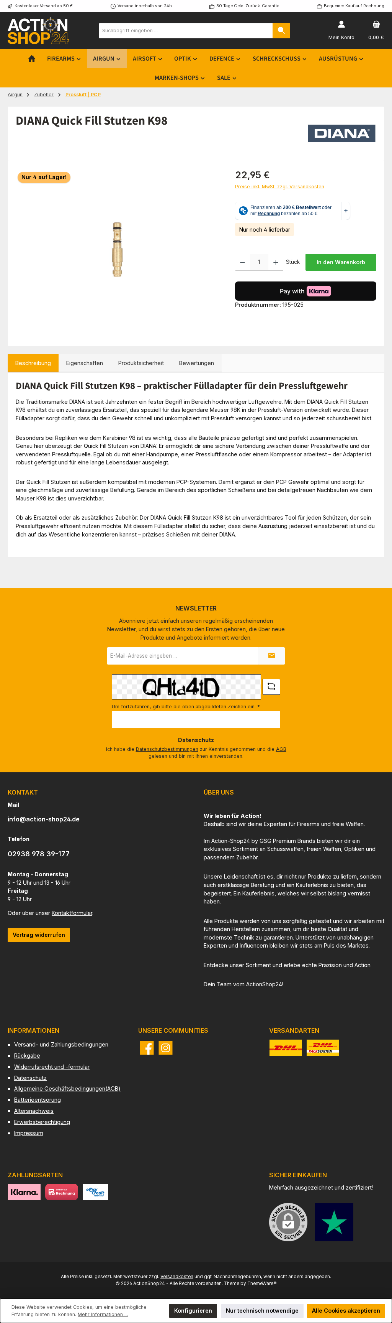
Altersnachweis (34, 1110)
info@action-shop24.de (44, 819)
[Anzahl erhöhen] (275, 262)
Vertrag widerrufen (39, 934)
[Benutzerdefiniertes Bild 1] (334, 1222)
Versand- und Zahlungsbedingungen (61, 1044)
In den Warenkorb (341, 262)
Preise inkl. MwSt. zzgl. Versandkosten (279, 186)
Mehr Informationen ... (103, 1314)
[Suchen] (281, 30)
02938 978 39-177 (39, 854)
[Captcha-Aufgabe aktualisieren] (271, 687)
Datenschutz (30, 1078)
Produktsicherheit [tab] (141, 363)
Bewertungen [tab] (196, 363)
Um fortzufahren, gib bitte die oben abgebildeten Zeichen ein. (186, 706)
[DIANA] (341, 133)
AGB (281, 749)
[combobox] (186, 30)
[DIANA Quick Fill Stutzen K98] (117, 251)
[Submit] (271, 656)
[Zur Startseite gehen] (38, 30)
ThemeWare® (261, 1283)
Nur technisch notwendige (262, 1310)
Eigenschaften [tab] (84, 363)
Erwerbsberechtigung (42, 1122)
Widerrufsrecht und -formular (52, 1066)
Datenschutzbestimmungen (167, 749)
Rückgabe (27, 1055)
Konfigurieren (193, 1310)
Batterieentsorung (37, 1099)
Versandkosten (176, 1276)
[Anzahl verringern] (242, 262)
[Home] (31, 58)
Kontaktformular (72, 913)
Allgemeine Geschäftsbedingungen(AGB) (67, 1088)
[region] (117, 250)
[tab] (33, 363)
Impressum (28, 1133)
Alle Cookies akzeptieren (346, 1310)
